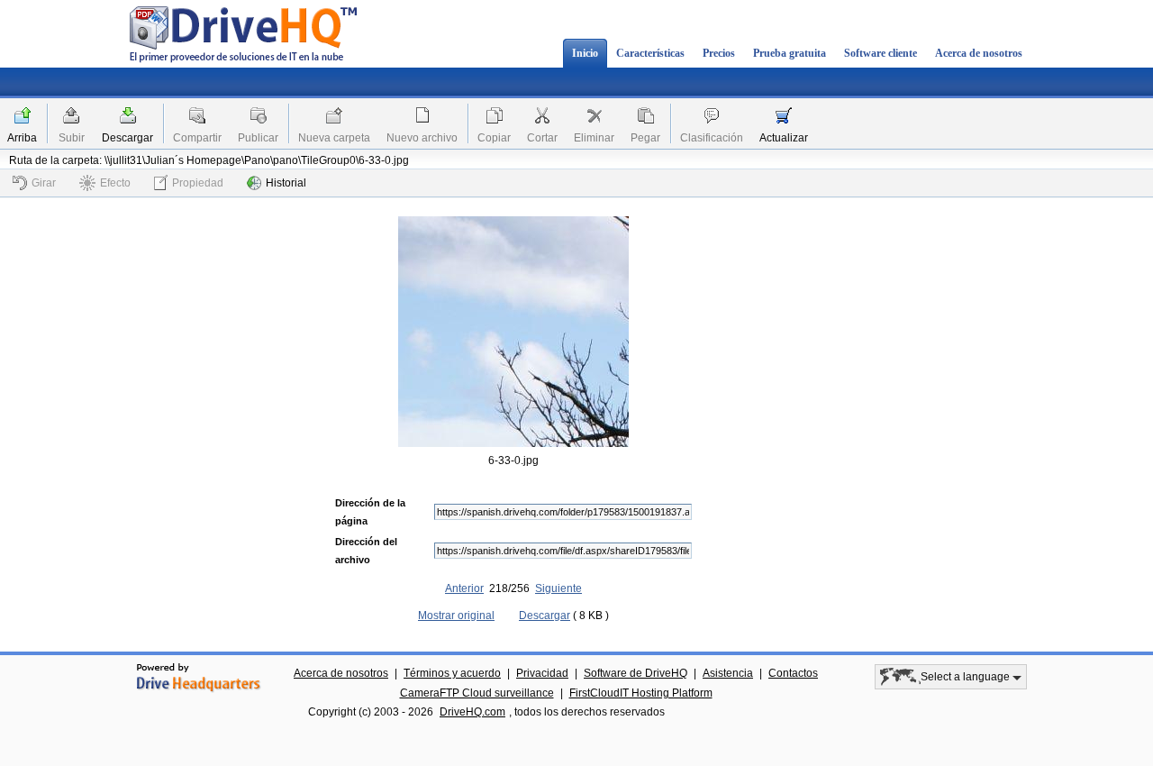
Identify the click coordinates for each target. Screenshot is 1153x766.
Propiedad (197, 183)
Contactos (793, 673)
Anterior (464, 588)
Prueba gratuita (789, 53)
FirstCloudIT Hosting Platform (641, 693)
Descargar (127, 138)
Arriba (22, 138)
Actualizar (783, 138)
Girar (44, 183)
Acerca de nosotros (978, 53)
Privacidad (542, 673)
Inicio (585, 53)
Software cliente (880, 53)
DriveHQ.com (472, 712)
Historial (286, 183)
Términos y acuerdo (452, 673)
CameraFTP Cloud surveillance (477, 693)
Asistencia (728, 673)
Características (650, 53)
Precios (719, 53)
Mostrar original (456, 615)
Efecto (115, 183)
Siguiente (558, 588)
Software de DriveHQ (635, 673)
